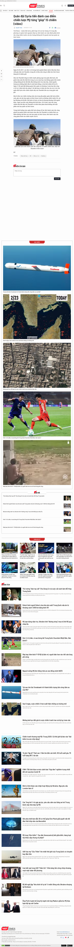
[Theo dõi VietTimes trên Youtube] (65, 937)
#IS (30, 156)
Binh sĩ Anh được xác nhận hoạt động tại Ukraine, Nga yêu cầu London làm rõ (45, 787)
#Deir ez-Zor (36, 156)
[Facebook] (49, 27)
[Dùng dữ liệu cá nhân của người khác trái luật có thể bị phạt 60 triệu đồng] (10, 567)
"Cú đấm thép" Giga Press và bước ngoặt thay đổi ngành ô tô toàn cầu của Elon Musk (27, 556)
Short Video (44, 10)
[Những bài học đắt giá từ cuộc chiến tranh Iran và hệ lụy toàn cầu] (37, 365)
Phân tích (6, 585)
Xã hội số (5, 10)
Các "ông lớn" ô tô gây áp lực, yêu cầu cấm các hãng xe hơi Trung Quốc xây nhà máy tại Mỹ (46, 803)
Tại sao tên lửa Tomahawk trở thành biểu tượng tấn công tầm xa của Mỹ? (22, 292)
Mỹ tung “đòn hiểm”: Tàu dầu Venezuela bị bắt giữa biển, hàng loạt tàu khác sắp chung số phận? (47, 836)
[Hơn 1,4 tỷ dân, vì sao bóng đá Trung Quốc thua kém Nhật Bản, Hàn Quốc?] (37, 413)
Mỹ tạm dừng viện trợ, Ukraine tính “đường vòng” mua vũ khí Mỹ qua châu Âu (22, 511)
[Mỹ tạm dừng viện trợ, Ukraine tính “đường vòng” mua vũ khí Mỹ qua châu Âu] (67, 513)
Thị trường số (36, 10)
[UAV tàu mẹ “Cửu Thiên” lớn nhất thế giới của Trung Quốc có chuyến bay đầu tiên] (11, 856)
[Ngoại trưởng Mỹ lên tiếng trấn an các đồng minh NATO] (11, 676)
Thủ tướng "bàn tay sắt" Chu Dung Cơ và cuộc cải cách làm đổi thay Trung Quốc (23, 496)
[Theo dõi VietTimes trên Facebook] (61, 937)
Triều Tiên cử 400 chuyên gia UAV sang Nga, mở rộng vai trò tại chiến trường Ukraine (64, 556)
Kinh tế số (16, 10)
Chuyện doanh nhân (59, 10)
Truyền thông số (69, 10)
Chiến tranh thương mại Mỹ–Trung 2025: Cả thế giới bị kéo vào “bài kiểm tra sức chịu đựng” (47, 737)
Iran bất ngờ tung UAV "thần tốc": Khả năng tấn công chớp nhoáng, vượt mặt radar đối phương (47, 869)
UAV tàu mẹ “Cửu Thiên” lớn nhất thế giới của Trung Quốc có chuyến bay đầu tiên (47, 852)
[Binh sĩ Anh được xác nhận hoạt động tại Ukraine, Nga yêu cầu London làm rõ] (11, 791)
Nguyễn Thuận (19, 27)
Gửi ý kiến (57, 178)
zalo (63, 937)
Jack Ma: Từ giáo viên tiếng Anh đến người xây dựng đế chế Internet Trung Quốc (45, 576)
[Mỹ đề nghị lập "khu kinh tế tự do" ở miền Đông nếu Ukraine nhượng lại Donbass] (11, 889)
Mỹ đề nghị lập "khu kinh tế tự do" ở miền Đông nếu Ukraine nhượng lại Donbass (47, 885)
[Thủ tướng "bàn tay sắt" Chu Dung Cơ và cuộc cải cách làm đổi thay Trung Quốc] (67, 498)
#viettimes (43, 156)
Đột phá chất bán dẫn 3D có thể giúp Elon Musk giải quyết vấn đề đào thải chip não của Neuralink (46, 820)
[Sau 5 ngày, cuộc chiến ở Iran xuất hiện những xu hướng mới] (37, 316)
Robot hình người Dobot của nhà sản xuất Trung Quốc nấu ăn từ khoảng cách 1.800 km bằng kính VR (29, 504)
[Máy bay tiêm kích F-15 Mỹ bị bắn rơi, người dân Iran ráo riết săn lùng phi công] (37, 462)
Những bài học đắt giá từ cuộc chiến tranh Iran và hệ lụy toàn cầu (19, 389)
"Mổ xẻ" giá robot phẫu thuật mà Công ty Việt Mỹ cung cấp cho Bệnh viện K (27, 576)
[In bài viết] (52, 28)
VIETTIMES (37, 5)
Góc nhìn (11, 10)
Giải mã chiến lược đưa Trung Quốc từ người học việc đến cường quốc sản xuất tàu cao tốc (45, 557)
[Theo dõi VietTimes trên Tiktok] (68, 937)
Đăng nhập (70, 5)
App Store (63, 945)
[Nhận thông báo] (62, 5)
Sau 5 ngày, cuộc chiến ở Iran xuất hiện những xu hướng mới (18, 340)
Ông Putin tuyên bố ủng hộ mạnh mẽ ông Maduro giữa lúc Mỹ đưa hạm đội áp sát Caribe (46, 902)
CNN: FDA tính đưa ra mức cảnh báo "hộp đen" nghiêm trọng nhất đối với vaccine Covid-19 (46, 770)
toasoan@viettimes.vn (65, 931)
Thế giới (51, 10)
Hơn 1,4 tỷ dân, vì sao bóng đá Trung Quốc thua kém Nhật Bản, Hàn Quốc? (22, 438)
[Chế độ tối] (65, 5)
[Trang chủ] (1, 10)
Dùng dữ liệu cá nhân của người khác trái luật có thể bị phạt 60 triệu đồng (9, 576)
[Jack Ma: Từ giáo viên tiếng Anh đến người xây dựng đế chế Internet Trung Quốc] (46, 567)
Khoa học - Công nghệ (26, 10)
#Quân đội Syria (24, 156)
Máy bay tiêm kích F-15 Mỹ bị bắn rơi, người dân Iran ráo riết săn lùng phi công (23, 486)
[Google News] (57, 27)
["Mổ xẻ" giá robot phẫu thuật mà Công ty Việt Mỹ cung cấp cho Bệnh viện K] (28, 567)
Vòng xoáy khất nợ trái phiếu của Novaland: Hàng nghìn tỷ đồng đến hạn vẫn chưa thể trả (9, 556)
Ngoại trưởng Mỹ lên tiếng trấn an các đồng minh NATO (43, 671)
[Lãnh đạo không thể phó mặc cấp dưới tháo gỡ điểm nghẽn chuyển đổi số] (64, 567)
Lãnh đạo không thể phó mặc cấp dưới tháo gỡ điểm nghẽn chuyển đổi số (64, 576)
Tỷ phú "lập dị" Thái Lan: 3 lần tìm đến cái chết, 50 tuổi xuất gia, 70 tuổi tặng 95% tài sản (47, 754)
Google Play (69, 945)
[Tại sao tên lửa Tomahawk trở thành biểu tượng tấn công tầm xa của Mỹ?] (37, 268)
